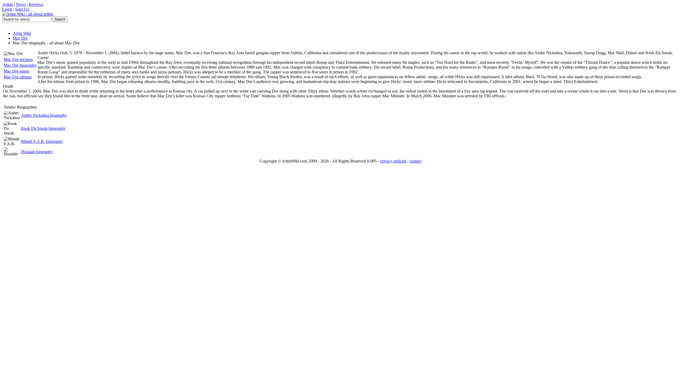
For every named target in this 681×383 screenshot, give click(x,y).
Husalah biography (37, 151)
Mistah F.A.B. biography (42, 141)
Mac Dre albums (18, 77)
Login (7, 9)
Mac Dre (20, 38)
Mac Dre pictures (18, 59)
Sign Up (22, 9)
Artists (7, 4)
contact (415, 161)
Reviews (36, 4)
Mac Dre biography (20, 65)
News (21, 4)
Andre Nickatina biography (44, 115)
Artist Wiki (22, 33)
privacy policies (393, 161)
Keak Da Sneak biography (43, 128)
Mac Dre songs (16, 71)
